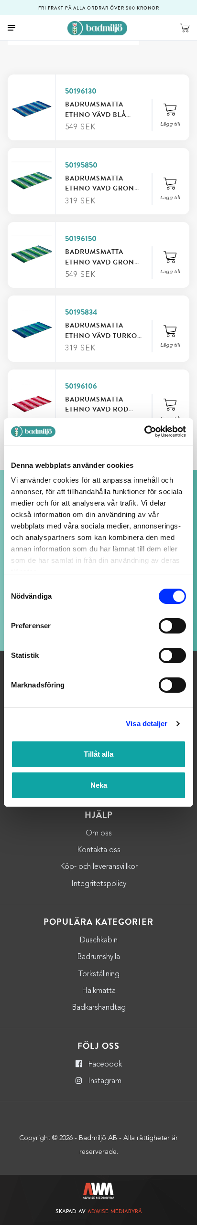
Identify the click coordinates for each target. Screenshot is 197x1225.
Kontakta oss (98, 850)
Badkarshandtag (99, 1008)
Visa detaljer (146, 723)
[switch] (172, 626)
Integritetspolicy (98, 884)
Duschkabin (99, 940)
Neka (98, 785)
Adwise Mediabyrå (115, 1211)
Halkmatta (99, 991)
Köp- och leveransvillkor (99, 867)
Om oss (99, 833)
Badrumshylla (98, 957)
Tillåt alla (98, 754)
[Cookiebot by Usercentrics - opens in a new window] (144, 431)
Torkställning (99, 974)
